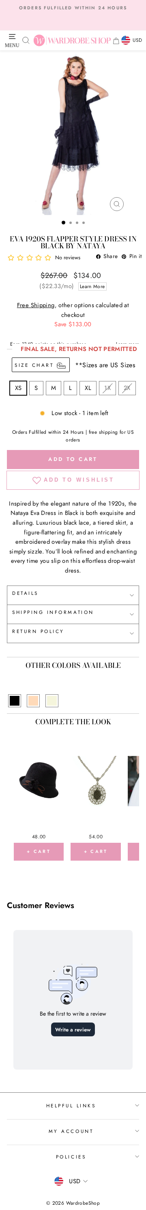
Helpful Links (71, 1105)
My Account (71, 1131)
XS (18, 387)
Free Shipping (36, 305)
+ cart (39, 851)
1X (107, 387)
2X (127, 387)
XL (88, 387)
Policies (71, 1156)
